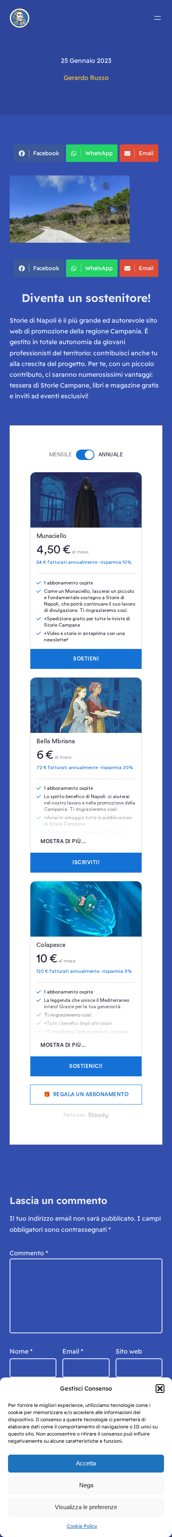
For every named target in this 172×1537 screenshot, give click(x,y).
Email (146, 153)
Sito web (129, 1351)
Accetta (86, 1463)
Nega (86, 1485)
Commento (29, 1253)
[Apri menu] (157, 18)
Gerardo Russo (86, 78)
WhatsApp (99, 153)
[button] (160, 1389)
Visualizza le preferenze (86, 1507)
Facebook (46, 153)
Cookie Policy (82, 1526)
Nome (21, 1351)
